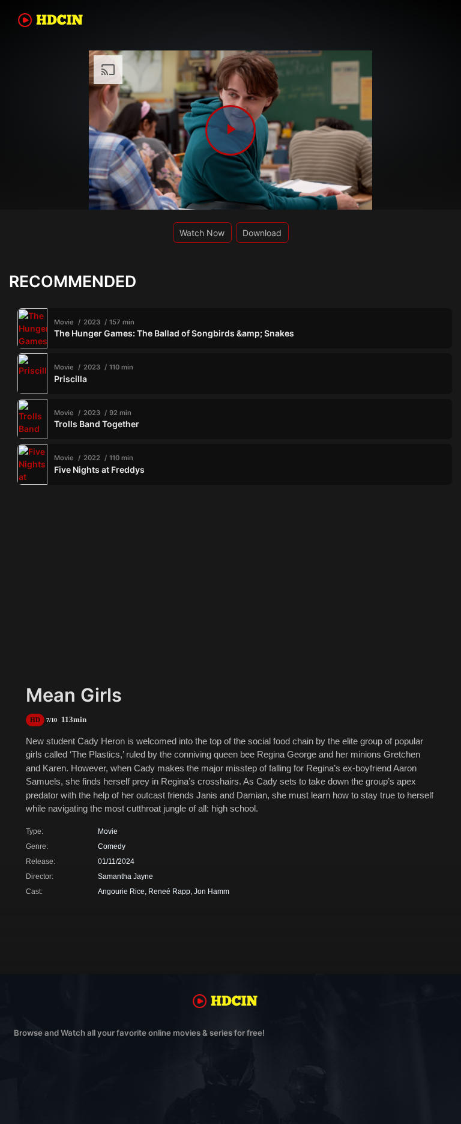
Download (262, 233)
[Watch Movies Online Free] (56, 22)
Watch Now (201, 233)
